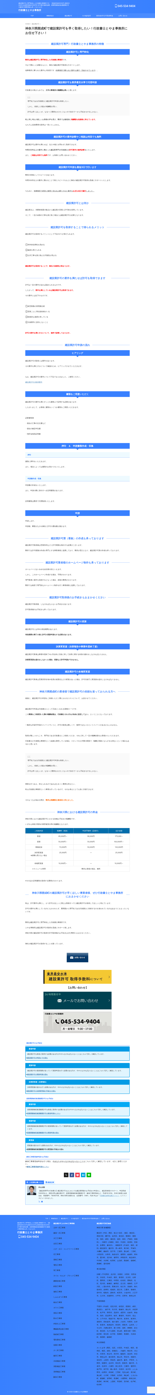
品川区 (113, 1274)
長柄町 (119, 1334)
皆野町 (109, 1378)
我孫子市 (112, 1319)
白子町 (112, 1334)
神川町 (106, 1381)
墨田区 (102, 1280)
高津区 (129, 1242)
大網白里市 (107, 1328)
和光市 (118, 1363)
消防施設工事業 (59, 1366)
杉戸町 (133, 1381)
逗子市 (112, 1251)
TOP (32, 16)
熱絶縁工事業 (58, 1334)
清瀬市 (129, 1286)
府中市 (99, 1293)
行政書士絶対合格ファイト (109, 1196)
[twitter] (66, 1175)
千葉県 (99, 1301)
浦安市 (99, 1322)
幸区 (117, 1242)
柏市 (115, 1315)
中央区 (126, 1245)
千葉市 (99, 1306)
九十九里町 (111, 1331)
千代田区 (105, 1274)
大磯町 (99, 1251)
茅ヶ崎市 (118, 1248)
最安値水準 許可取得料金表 (104, 16)
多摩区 (102, 1245)
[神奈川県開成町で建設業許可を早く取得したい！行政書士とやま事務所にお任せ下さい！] (83, 1175)
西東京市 (115, 1286)
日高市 (121, 1369)
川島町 (112, 1375)
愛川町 (102, 1257)
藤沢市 (111, 1248)
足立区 (123, 1283)
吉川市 (128, 1369)
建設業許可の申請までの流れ (37, 1058)
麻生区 (109, 1245)
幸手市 (106, 1369)
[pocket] (77, 1175)
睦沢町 (99, 1334)
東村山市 (132, 1296)
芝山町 (119, 1331)
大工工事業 (57, 1238)
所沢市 (116, 1354)
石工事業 (56, 1254)
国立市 (119, 1289)
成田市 (123, 1312)
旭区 (101, 1239)
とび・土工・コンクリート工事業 (66, 1249)
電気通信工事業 (59, 1340)
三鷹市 (126, 1289)
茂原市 (116, 1312)
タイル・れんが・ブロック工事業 (66, 1276)
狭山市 (119, 1357)
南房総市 (110, 1325)
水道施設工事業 (59, 1361)
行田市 (102, 1354)
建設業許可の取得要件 (33, 382)
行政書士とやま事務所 (29, 10)
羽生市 (126, 1357)
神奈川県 (100, 1228)
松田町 (112, 1260)
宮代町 (126, 1381)
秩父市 (109, 1354)
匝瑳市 (118, 1325)
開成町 (126, 1260)
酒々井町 (117, 1328)
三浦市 (119, 1251)
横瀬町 (102, 1378)
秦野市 (116, 1257)
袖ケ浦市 (115, 1322)
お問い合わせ (122, 16)
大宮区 (119, 1348)
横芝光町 (127, 1331)
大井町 (106, 1260)
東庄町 (102, 1331)
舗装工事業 (57, 1292)
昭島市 (106, 1293)
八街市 (123, 1322)
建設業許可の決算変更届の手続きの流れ (41, 1091)
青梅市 (133, 1289)
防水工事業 (57, 1318)
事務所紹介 (50, 16)
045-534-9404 (126, 6)
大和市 (107, 1254)
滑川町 (133, 1372)
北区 (113, 1348)
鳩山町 (126, 1375)
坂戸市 (99, 1369)
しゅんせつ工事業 (60, 1297)
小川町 (106, 1375)
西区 (110, 1233)
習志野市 (108, 1315)
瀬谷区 (112, 1239)
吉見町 (119, 1375)
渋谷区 (102, 1277)
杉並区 (123, 1280)
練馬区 (116, 1283)
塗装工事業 (57, 1313)
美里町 (99, 1381)
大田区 (126, 1274)
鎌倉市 (106, 1251)
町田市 (119, 1293)
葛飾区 (129, 1283)
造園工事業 (57, 1345)
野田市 (109, 1312)
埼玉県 (99, 1342)
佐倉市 (129, 1312)
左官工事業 (57, 1244)
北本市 (104, 1366)
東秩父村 (132, 1378)
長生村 (106, 1334)
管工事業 (56, 1270)
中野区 (116, 1280)
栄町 (124, 1328)
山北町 (119, 1260)
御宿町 (102, 1337)
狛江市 (123, 1286)
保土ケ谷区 (118, 1233)
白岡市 (104, 1372)
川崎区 (111, 1242)
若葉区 (128, 1306)
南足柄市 (132, 1257)
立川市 (102, 1296)
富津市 (133, 1319)
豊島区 (129, 1280)
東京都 (99, 1269)
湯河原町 (106, 1263)
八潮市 (111, 1366)
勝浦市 (121, 1315)
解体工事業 (57, 1377)
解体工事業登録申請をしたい (38, 1167)
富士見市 (118, 1366)
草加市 (112, 1360)
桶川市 (131, 1363)
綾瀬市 (129, 1254)
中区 (105, 1233)
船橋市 (121, 1309)
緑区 (107, 1239)
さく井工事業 (58, 1350)
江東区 (109, 1280)
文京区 (128, 1277)
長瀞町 (116, 1378)
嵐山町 (99, 1375)
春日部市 (112, 1357)
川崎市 (104, 1242)
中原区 (123, 1242)
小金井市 (127, 1293)
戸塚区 (129, 1239)
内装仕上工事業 (59, 1324)
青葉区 (128, 1236)
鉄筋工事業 (57, 1286)
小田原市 (100, 1254)
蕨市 (125, 1360)
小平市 (118, 1296)
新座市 (124, 1363)
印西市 (129, 1322)
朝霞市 (104, 1363)
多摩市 (106, 1289)
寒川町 (126, 1248)
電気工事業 (57, 1265)
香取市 (124, 1325)
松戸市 (102, 1312)
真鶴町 (99, 1263)
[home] (42, 1202)
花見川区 (113, 1306)
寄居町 (119, 1381)
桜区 (132, 1348)
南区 (126, 1233)
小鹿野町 (124, 1378)
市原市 (128, 1315)
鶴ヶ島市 (113, 1369)
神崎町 (129, 1328)
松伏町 (99, 1384)
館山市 (128, 1309)
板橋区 (109, 1283)
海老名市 (115, 1254)
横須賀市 (103, 1248)
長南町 (126, 1334)
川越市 (123, 1351)
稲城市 (112, 1289)
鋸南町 (109, 1337)
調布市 (112, 1293)
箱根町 (133, 1260)
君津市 (126, 1319)
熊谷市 (129, 1351)
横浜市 (99, 1233)
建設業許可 (68, 16)
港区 (115, 1277)
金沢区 (114, 1236)
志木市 (111, 1363)
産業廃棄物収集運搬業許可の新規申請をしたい (43, 1113)
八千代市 (103, 1319)
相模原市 (118, 1245)
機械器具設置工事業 (61, 1329)
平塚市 (133, 1248)
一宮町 (133, 1331)
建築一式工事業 (59, 1233)
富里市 (102, 1325)
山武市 (131, 1325)
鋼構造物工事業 (59, 1281)
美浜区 (99, 1309)
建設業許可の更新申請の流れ (37, 1074)
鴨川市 (119, 1319)
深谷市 (99, 1360)
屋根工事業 (57, 1260)
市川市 (114, 1309)
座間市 (123, 1254)
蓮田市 (133, 1366)
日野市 (124, 1296)
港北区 (121, 1236)
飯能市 (123, 1354)
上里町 (112, 1381)
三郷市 (126, 1366)
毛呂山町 (125, 1372)
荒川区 (102, 1283)
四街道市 (106, 1322)
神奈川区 (100, 1236)
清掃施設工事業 (59, 1372)
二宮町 (133, 1251)
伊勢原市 (124, 1257)
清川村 (109, 1257)
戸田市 (131, 1360)
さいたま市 (101, 1348)
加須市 (129, 1354)
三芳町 (118, 1372)
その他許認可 (86, 16)
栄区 (119, 1239)
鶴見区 (132, 1233)
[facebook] (72, 1175)
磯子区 (107, 1236)
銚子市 (107, 1309)
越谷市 (119, 1360)
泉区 (124, 1239)
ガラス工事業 (58, 1308)
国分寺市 (106, 1286)
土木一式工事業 (59, 1228)
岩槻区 (114, 1351)
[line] (89, 1175)
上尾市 (106, 1360)
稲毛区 (121, 1306)
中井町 (99, 1260)
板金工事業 (57, 1302)
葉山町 (126, 1251)
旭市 (101, 1315)
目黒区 (120, 1274)
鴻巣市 (133, 1357)
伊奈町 (111, 1372)
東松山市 (103, 1357)
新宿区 (121, 1277)
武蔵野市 (110, 1296)
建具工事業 (57, 1356)
